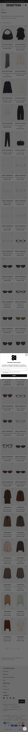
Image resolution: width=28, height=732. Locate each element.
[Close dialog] (26, 355)
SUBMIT (14, 375)
